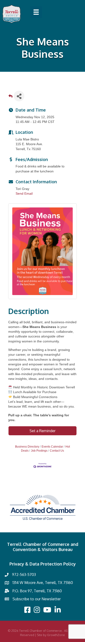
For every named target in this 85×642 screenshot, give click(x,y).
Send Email (24, 193)
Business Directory (27, 446)
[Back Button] (10, 97)
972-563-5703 (24, 574)
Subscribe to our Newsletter (37, 599)
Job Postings (39, 450)
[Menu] (36, 12)
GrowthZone (56, 635)
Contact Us (57, 450)
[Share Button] (19, 96)
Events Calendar (52, 446)
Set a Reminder (42, 430)
